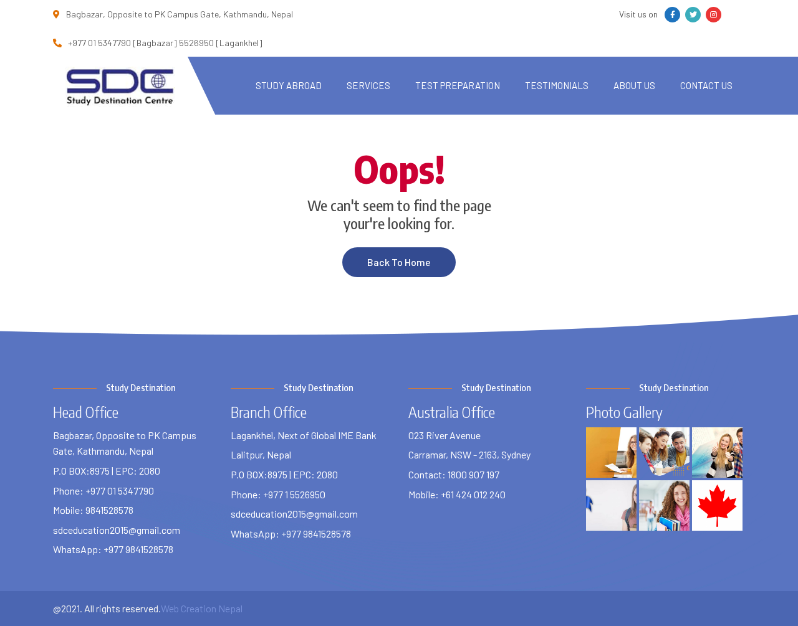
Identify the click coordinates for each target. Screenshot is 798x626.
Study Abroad (289, 85)
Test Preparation (457, 85)
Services (368, 85)
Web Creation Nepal (202, 608)
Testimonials (557, 85)
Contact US (706, 85)
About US (634, 85)
